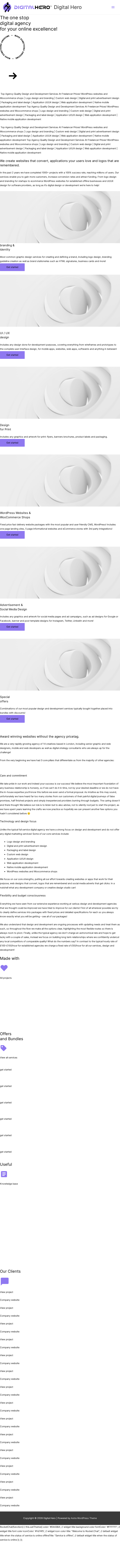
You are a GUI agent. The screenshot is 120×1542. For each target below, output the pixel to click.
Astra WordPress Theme (84, 1518)
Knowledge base (9, 1183)
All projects (6, 978)
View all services (8, 1057)
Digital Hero (68, 7)
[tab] (60, 768)
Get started (12, 267)
